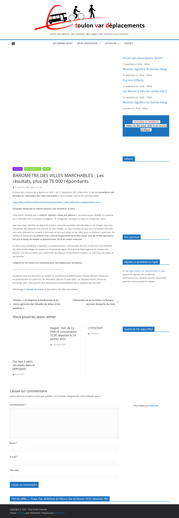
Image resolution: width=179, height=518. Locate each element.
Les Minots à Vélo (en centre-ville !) (145, 91)
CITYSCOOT (95, 328)
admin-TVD (37, 187)
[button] (99, 43)
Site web (14, 470)
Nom (13, 443)
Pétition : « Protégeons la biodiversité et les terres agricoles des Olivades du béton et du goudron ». (36, 304)
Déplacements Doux (32, 169)
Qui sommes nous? (62, 43)
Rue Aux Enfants (133, 80)
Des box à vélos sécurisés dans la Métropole (24, 365)
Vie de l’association (87, 43)
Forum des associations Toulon (143, 58)
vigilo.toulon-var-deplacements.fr (144, 271)
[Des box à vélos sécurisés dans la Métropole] (26, 325)
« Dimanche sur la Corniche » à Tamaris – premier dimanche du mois (93, 302)
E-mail (14, 456)
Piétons (47, 169)
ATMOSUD (153, 405)
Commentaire (18, 404)
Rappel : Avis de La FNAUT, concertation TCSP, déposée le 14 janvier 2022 (63, 333)
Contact (128, 43)
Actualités (110, 43)
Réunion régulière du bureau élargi (145, 69)
